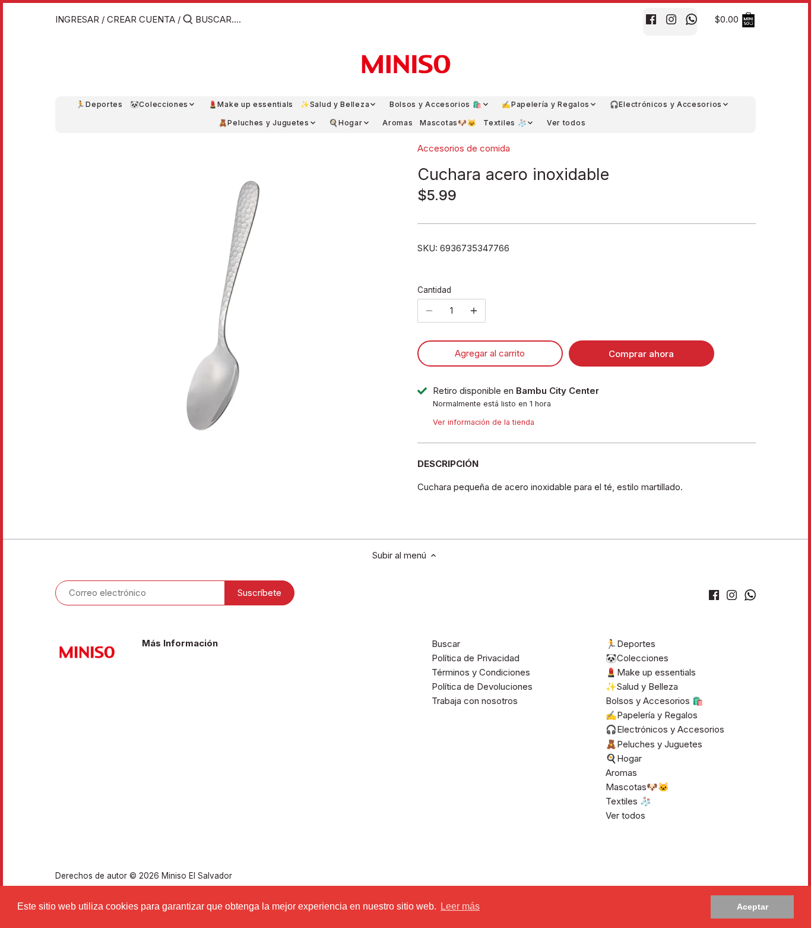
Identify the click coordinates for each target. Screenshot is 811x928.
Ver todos (625, 815)
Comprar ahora (641, 353)
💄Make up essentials (651, 672)
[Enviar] (188, 20)
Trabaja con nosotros (475, 700)
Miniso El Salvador (196, 875)
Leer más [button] (460, 906)
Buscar (446, 643)
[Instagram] (671, 19)
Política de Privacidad (475, 658)
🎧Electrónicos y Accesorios (665, 729)
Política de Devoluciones (482, 686)
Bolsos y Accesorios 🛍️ (655, 700)
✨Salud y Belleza (642, 686)
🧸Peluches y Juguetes (654, 744)
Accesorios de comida (463, 148)
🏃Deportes (630, 643)
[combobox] (246, 19)
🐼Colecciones (637, 658)
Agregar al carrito (490, 353)
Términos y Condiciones (481, 672)
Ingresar (77, 19)
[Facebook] (651, 19)
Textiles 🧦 (628, 801)
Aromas (621, 772)
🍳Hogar (624, 758)
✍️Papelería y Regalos (652, 715)
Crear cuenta (141, 19)
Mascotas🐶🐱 (637, 787)
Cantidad (434, 290)
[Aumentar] (473, 310)
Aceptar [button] (752, 906)
